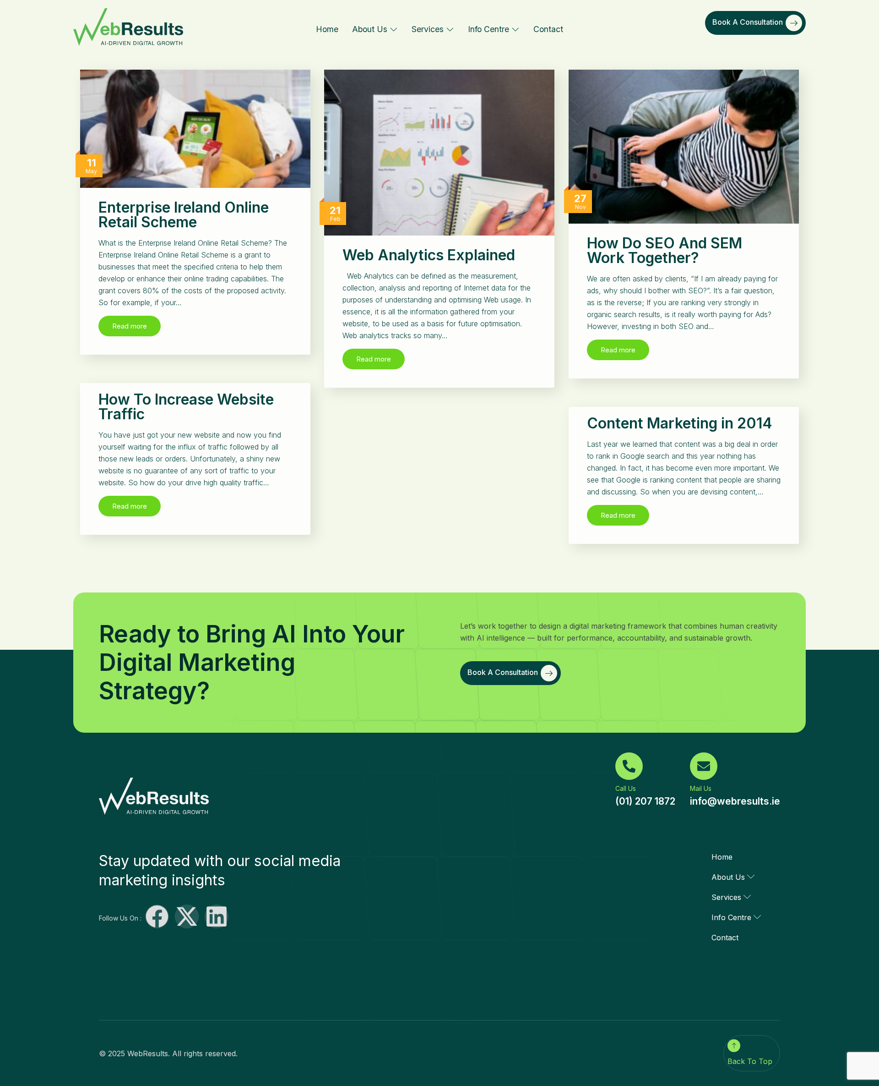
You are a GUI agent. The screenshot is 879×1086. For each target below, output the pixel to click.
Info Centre (488, 29)
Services (428, 29)
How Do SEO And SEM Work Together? (664, 250)
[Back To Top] (733, 1045)
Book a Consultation (747, 22)
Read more (129, 326)
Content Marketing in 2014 (679, 423)
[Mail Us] (703, 766)
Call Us (625, 788)
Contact (548, 29)
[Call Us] (629, 766)
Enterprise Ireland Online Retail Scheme (183, 214)
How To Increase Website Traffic (186, 406)
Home (327, 29)
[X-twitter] (187, 916)
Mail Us (700, 788)
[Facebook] (157, 916)
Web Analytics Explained (428, 255)
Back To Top (749, 1061)
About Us (369, 29)
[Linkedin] (216, 916)
